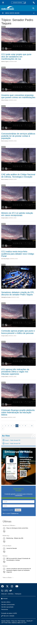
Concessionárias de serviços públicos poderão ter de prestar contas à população (18, 135)
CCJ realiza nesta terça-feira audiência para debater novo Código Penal (17, 253)
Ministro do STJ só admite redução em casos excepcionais (17, 214)
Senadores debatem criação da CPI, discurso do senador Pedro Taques (17, 293)
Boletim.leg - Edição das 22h (14, 538)
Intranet (5, 598)
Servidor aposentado (7, 607)
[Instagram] (12, 586)
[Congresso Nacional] (6, 591)
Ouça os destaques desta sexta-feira (17, 528)
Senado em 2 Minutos (9, 525)
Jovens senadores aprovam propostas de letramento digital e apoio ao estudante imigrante (18, 570)
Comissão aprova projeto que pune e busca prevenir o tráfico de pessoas (18, 332)
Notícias (3, 26)
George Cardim (4, 217)
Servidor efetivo (5, 602)
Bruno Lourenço (4, 140)
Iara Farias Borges (5, 258)
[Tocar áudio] (3, 48)
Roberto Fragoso (4, 61)
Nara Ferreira (4, 417)
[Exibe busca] (33, 8)
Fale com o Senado (8, 615)
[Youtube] (16, 586)
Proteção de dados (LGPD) (9, 613)
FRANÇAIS (18, 594)
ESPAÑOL (11, 594)
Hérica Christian (4, 100)
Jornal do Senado (11, 548)
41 (32, 425)
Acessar (18, 510)
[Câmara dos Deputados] (2, 591)
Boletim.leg (6, 535)
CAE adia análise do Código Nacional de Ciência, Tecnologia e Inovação (18, 175)
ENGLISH (4, 594)
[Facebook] (3, 586)
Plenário (3, 264)
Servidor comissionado (8, 604)
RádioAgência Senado (5, 297)
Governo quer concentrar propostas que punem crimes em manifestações (18, 96)
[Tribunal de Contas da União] (10, 591)
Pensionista (4, 609)
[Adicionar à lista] (6, 48)
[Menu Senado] (3, 3)
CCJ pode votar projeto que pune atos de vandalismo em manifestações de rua (16, 56)
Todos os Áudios (7, 577)
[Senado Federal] (18, 3)
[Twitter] (7, 586)
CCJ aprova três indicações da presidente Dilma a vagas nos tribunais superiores (15, 371)
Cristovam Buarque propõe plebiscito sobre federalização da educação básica (18, 412)
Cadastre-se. (15, 513)
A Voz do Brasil (7, 545)
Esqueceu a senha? (8, 510)
